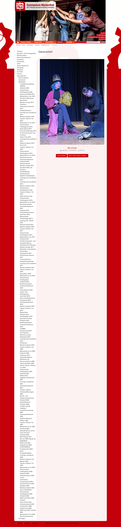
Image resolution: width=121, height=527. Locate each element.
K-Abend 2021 (24, 373)
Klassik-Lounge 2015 (27, 165)
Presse (19, 74)
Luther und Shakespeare (24, 293)
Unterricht (38, 42)
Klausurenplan (21, 55)
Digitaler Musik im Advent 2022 (26, 419)
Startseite (18, 44)
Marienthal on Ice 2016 (27, 202)
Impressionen (30, 44)
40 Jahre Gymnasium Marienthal (27, 99)
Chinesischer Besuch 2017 (27, 256)
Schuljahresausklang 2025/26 (27, 85)
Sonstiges (21, 518)
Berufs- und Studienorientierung (27, 397)
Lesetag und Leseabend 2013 (28, 114)
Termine (102, 33)
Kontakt (69, 42)
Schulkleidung (24, 172)
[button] (32, 43)
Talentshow (24, 251)
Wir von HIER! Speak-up (28, 439)
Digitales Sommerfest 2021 (27, 379)
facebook (20, 70)
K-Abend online (25, 355)
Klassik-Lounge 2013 (27, 102)
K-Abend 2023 (24, 435)
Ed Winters (23, 343)
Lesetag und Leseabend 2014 (28, 140)
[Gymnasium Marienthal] (36, 6)
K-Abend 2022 (24, 400)
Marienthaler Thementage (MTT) (26, 218)
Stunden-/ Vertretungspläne (26, 53)
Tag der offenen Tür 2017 (27, 230)
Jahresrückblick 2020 (27, 363)
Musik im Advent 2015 (27, 186)
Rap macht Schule (26, 318)
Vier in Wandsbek (25, 490)
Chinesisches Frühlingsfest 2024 (26, 470)
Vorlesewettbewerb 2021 (26, 387)
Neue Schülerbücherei (27, 298)
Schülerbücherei (25, 110)
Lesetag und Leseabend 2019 (28, 340)
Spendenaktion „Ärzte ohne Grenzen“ (27, 432)
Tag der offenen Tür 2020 (27, 348)
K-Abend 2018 (24, 282)
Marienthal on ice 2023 (27, 426)
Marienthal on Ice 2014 (27, 123)
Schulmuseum (24, 174)
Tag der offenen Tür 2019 (27, 309)
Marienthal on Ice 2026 (27, 514)
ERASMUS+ (24, 441)
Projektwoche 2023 (26, 449)
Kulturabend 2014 (26, 129)
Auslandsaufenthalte (27, 261)
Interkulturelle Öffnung (28, 245)
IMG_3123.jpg (72, 148)
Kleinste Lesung (25, 335)
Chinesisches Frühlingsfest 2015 (26, 152)
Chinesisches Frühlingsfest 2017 (26, 234)
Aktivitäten (50, 42)
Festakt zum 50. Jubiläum (25, 407)
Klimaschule (24, 312)
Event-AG (23, 145)
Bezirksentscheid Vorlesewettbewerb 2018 (26, 286)
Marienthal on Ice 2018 (27, 276)
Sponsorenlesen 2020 (27, 361)
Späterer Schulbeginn (27, 176)
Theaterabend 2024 (45, 44)
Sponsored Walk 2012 (27, 94)
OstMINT (23, 329)
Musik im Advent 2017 (27, 267)
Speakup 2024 (24, 486)
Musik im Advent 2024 (27, 488)
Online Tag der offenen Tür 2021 (28, 366)
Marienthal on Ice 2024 (27, 467)
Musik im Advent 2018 (27, 306)
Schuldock (102, 39)
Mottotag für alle (25, 437)
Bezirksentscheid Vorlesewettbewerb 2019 (26, 324)
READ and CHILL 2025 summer (27, 499)
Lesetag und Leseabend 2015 (28, 179)
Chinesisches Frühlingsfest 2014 (26, 126)
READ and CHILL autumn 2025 (28, 511)
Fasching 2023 (24, 429)
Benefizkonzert (25, 402)
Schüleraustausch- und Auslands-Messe (28, 242)
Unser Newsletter (23, 66)
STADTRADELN (25, 447)
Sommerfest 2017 (26, 253)
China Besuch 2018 (26, 290)
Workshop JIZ (24, 359)
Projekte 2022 (24, 404)
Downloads (20, 61)
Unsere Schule (26, 42)
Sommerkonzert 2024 (27, 484)
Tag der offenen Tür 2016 (27, 193)
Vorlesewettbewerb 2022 (26, 415)
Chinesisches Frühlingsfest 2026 (26, 91)
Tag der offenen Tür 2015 (27, 148)
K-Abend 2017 (24, 239)
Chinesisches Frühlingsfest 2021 (26, 370)
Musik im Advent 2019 (27, 345)
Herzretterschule (25, 502)
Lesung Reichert (25, 259)
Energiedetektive (25, 453)
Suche (103, 42)
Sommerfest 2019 (26, 331)
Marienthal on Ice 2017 (27, 237)
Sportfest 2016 (25, 214)
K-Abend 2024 (24, 473)
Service (60, 42)
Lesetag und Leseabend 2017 (28, 264)
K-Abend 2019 (24, 320)
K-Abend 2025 (24, 496)
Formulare (20, 59)
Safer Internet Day (26, 196)
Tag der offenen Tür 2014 (27, 120)
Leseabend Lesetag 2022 (26, 411)
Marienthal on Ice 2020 (27, 351)
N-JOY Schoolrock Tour (28, 133)
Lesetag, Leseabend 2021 (26, 383)
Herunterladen (61, 155)
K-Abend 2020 (24, 353)
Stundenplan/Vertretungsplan (96, 37)
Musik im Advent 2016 (27, 227)
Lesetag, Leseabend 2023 (26, 456)
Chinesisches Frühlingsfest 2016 (26, 189)
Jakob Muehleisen (26, 357)
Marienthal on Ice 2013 (27, 96)
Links (18, 63)
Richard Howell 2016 (26, 225)
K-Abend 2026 (24, 88)
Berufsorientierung (26, 516)
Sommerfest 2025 (26, 506)
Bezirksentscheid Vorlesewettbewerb (26, 158)
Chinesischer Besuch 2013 (27, 107)
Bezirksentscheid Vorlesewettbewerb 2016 (26, 206)
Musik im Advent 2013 (27, 116)
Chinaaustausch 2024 (27, 475)
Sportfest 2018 (25, 296)
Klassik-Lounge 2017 (27, 247)
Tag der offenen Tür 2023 (27, 423)
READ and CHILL (25, 443)
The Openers (24, 333)
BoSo (21, 451)
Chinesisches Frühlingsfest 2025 (26, 493)
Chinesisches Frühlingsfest (24, 279)
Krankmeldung (101, 35)
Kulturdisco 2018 (25, 274)
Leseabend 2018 (25, 300)
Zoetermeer (24, 479)
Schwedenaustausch (27, 212)
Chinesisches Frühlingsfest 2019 (26, 315)
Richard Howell (25, 163)
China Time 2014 (25, 137)
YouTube (20, 72)
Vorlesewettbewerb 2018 (26, 303)
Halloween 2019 (25, 337)
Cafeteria (23, 104)
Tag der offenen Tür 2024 (27, 464)
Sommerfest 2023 (26, 445)
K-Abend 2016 (24, 210)
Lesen (22, 477)
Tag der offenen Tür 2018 (27, 270)
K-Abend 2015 (24, 161)
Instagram (20, 68)
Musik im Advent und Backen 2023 (27, 460)
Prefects (23, 135)
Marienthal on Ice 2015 (27, 155)
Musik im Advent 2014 (27, 143)
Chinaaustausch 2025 (27, 504)
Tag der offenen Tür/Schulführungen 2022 (27, 392)
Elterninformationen (23, 57)
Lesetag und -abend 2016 (26, 222)
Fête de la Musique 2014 (28, 131)
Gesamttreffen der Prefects (26, 169)
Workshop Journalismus (28, 249)
